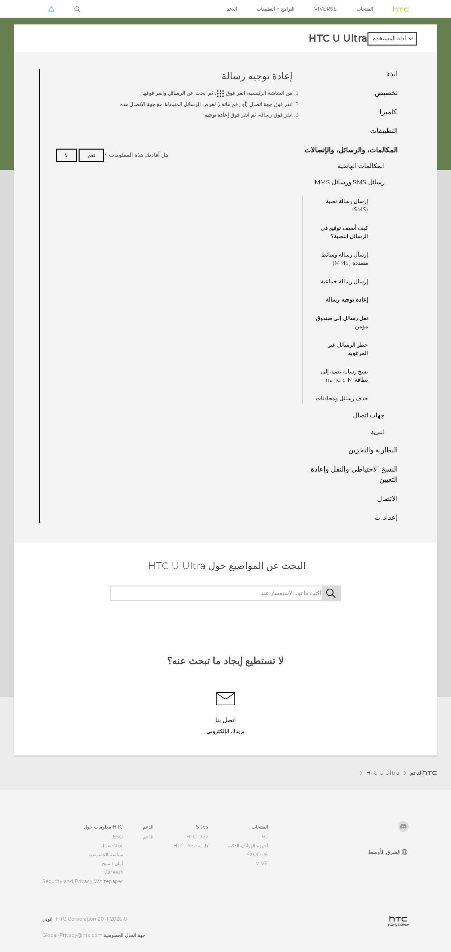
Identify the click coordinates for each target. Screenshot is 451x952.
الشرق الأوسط (384, 852)
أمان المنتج (112, 863)
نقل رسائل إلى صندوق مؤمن (342, 322)
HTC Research (190, 846)
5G (265, 837)
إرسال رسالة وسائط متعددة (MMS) (344, 258)
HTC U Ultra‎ (383, 773)
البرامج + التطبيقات (276, 9)
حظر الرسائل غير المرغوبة (348, 349)
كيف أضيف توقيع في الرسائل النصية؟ (344, 232)
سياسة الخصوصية (105, 855)
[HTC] (401, 9)
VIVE (262, 863)
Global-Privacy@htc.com (72, 935)
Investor (113, 846)
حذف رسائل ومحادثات (342, 398)
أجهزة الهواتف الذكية (248, 846)
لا (66, 155)
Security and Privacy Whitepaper (82, 881)
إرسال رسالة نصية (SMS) (347, 205)
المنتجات (365, 9)
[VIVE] (51, 9)
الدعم (231, 9)
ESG (118, 837)
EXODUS (257, 855)
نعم (91, 155)
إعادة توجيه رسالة (347, 299)
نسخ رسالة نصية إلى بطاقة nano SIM (344, 375)
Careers (113, 872)
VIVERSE (325, 9)
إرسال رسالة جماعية (344, 281)
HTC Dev (197, 837)
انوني (47, 919)
